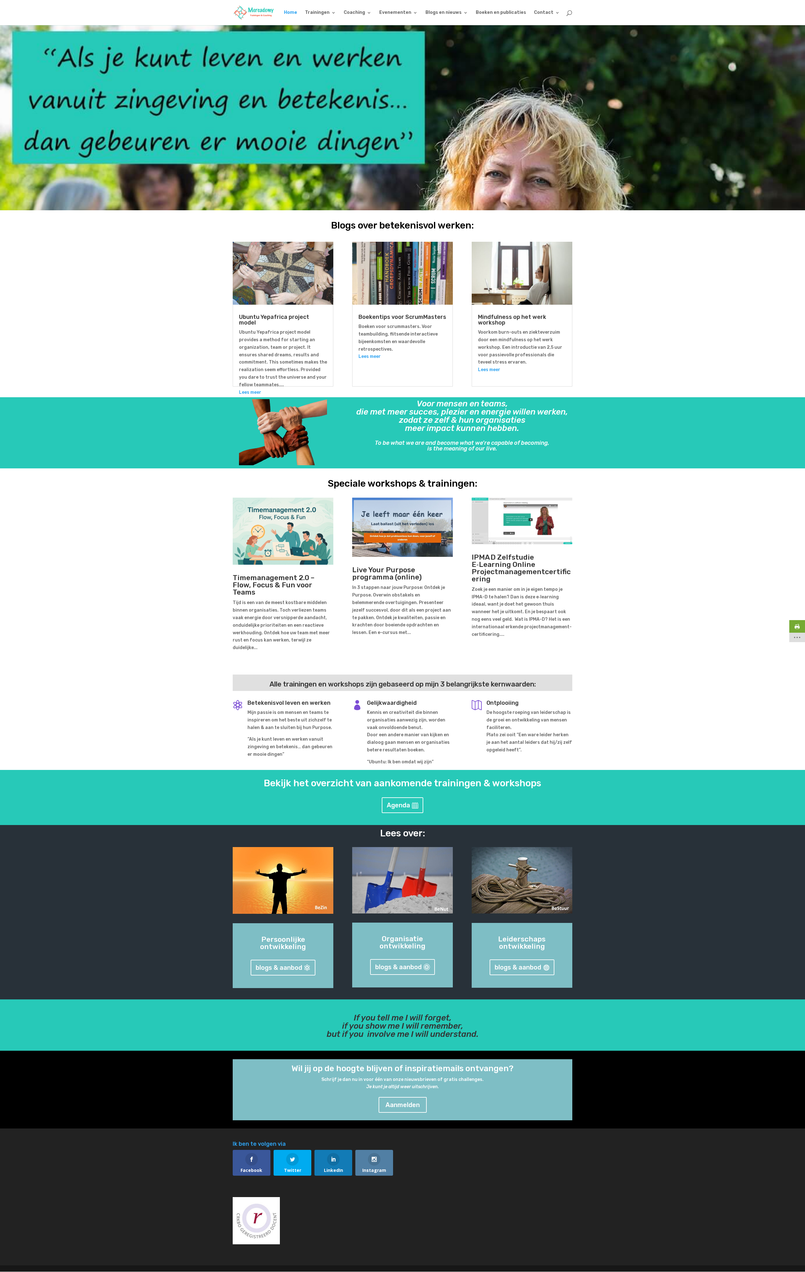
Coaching (354, 12)
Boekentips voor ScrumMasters (402, 317)
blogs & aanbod (279, 967)
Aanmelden (403, 1105)
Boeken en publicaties (501, 12)
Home (290, 12)
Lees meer (250, 392)
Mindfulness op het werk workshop (512, 320)
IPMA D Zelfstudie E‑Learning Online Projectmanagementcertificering (521, 568)
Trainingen (317, 12)
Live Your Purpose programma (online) (387, 573)
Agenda (398, 805)
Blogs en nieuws (443, 12)
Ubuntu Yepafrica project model (274, 320)
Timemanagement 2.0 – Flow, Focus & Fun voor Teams (273, 584)
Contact (543, 12)
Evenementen (395, 12)
